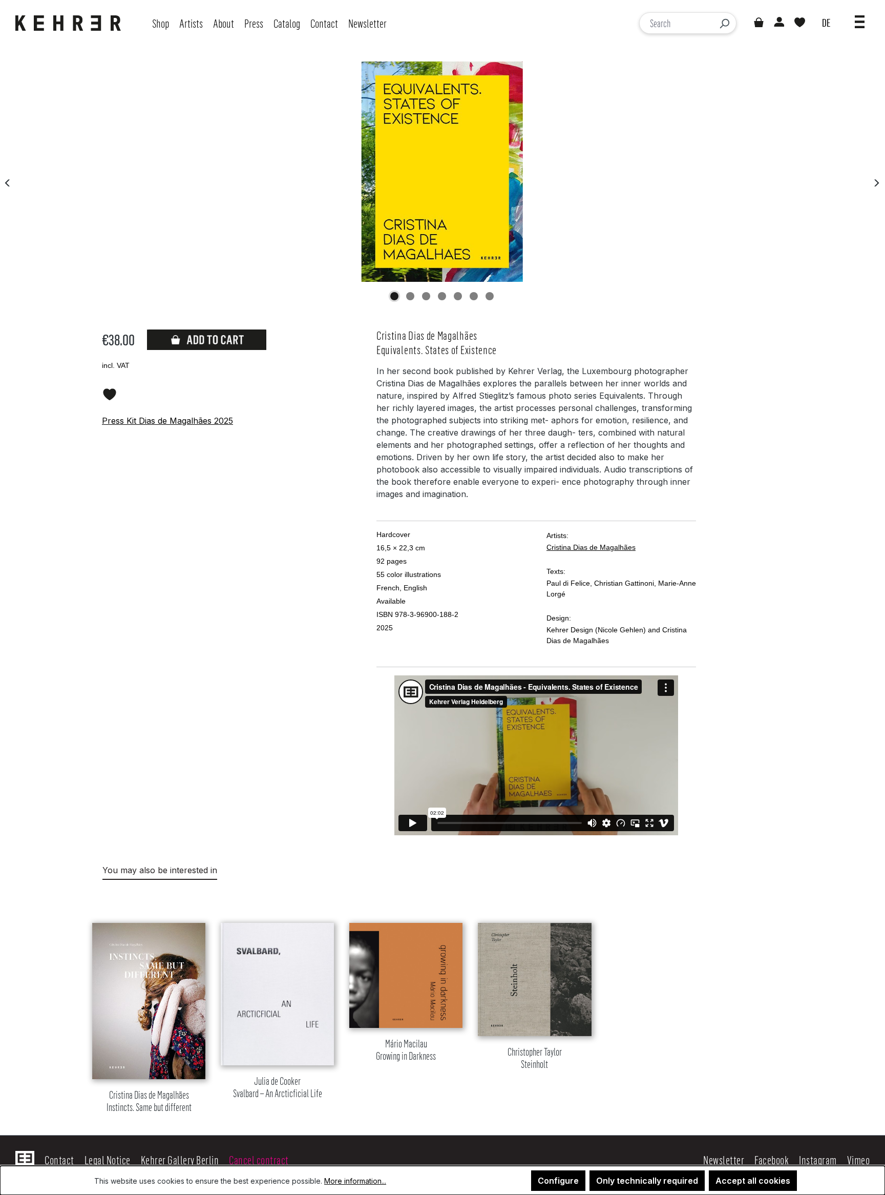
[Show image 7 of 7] (490, 296)
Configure (558, 1181)
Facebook (771, 1159)
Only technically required (647, 1181)
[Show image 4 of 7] (442, 296)
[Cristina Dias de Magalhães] (442, 171)
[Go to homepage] (70, 23)
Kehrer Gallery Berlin (180, 1159)
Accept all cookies (752, 1181)
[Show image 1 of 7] (394, 296)
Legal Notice (108, 1159)
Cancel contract (259, 1159)
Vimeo (858, 1159)
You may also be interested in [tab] (159, 870)
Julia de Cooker (277, 1088)
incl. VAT (116, 365)
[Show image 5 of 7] (458, 296)
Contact (59, 1159)
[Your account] (778, 23)
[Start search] (724, 23)
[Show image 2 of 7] (410, 296)
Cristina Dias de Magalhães (591, 547)
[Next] (876, 182)
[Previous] (7, 182)
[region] (442, 1005)
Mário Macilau (406, 1050)
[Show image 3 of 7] (426, 296)
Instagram (818, 1159)
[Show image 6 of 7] (474, 296)
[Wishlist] (799, 23)
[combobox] (676, 23)
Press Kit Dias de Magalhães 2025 (167, 421)
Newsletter (723, 1159)
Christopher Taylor (535, 1058)
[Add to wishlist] (109, 392)
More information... (355, 1181)
